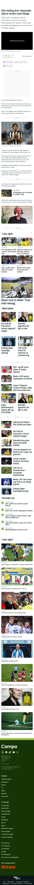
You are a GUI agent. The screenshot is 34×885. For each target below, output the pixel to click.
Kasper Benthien (8, 57)
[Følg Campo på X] (17, 752)
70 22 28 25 (26, 882)
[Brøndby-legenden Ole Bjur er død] (25, 317)
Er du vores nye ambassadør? (9, 857)
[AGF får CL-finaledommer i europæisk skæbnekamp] (6, 470)
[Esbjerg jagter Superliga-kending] (8, 341)
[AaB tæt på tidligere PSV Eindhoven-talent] (6, 424)
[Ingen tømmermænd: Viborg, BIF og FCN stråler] (8, 398)
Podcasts (4, 793)
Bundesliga (4, 820)
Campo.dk (3, 756)
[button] (17, 214)
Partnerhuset (9, 767)
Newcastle (9, 100)
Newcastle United (21, 62)
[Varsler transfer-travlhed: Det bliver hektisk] (6, 461)
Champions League (7, 828)
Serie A (3, 822)
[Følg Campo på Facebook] (6, 752)
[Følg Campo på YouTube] (13, 752)
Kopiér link (28, 56)
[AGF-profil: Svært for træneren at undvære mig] (25, 341)
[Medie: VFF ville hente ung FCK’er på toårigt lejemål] (6, 481)
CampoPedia (5, 848)
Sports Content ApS (5, 757)
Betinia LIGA (5, 808)
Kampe (3, 785)
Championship (5, 814)
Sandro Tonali (8, 66)
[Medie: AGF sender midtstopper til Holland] (6, 378)
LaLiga (3, 817)
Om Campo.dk (5, 846)
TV (2, 788)
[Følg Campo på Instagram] (2, 752)
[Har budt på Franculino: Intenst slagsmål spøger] (8, 317)
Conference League (7, 834)
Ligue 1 (3, 825)
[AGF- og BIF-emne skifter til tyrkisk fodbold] (6, 369)
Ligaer (3, 790)
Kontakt (3, 851)
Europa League (5, 831)
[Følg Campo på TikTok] (10, 752)
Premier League (9, 62)
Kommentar (4, 796)
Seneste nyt (4, 782)
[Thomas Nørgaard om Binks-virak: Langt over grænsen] (6, 451)
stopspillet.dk (5, 883)
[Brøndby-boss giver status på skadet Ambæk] (6, 442)
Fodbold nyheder (6, 779)
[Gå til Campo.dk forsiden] (9, 748)
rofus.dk (21, 883)
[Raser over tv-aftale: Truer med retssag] (17, 287)
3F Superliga (5, 805)
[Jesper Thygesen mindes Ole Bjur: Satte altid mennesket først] (6, 387)
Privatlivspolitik (5, 854)
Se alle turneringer (6, 837)
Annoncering (5, 843)
